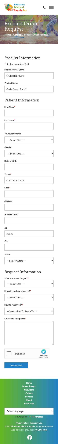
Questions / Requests (15, 318)
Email (7, 187)
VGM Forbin (41, 429)
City (6, 241)
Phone (7, 174)
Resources (29, 403)
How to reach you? (13, 304)
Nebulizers (29, 389)
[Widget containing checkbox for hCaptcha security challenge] (26, 353)
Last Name (9, 120)
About (29, 400)
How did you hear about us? (17, 291)
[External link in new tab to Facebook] (29, 437)
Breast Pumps (29, 386)
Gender (8, 147)
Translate (38, 416)
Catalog (17, 34)
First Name (9, 107)
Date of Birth (10, 161)
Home (7, 34)
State (7, 254)
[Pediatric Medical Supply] (15, 7)
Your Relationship (12, 133)
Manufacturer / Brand (14, 69)
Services (29, 396)
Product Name (11, 83)
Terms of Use (36, 423)
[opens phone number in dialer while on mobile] (44, 7)
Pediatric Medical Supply (23, 426)
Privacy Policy (22, 423)
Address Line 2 (11, 214)
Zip (5, 227)
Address (8, 201)
